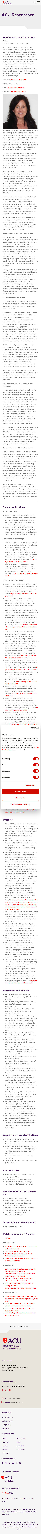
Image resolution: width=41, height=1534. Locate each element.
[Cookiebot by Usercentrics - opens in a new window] (30, 728)
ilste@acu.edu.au (16, 1403)
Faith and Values (7, 1417)
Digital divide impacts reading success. (18, 1251)
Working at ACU (7, 1421)
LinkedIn (8, 1238)
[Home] (10, 4)
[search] (34, 2)
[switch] (36, 764)
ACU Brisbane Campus (18, 92)
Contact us (5, 1428)
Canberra (5, 1449)
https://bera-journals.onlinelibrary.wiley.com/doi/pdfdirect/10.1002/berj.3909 (21, 627)
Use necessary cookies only (20, 804)
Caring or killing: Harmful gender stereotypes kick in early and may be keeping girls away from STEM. (21, 1298)
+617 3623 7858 (14, 1398)
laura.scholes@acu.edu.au (16, 88)
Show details (30, 785)
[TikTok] (16, 1463)
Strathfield (20, 1446)
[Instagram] (6, 1463)
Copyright (15, 1498)
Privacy (32, 1498)
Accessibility (5, 1498)
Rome (19, 1442)
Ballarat (4, 1438)
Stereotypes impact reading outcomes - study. (21, 1288)
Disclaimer (23, 1498)
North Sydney (21, 1438)
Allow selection (20, 798)
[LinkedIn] (9, 1463)
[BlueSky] (20, 1463)
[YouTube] (13, 1463)
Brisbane (5, 1446)
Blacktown (5, 1442)
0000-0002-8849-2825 (18, 80)
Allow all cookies (20, 791)
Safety (3, 1501)
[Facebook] (2, 1463)
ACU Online (20, 1449)
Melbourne (5, 1453)
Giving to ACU (6, 1425)
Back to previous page (20, 1326)
